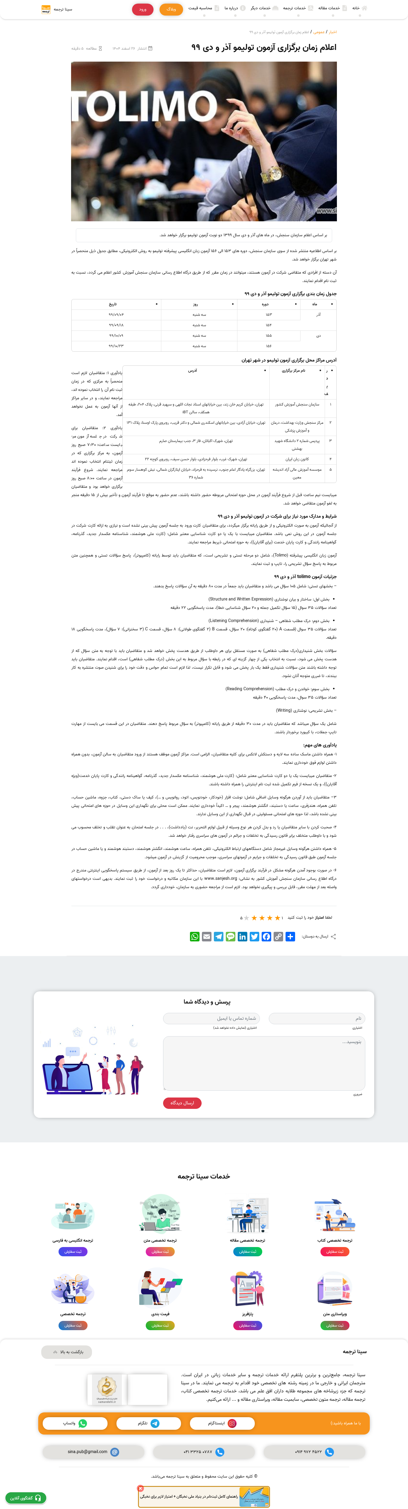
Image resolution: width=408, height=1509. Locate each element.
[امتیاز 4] (254, 918)
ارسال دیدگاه (182, 1103)
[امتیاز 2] (270, 918)
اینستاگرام (216, 1423)
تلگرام (143, 1423)
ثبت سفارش (334, 1252)
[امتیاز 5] (247, 918)
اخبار (333, 32)
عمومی (319, 32)
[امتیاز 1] (278, 918)
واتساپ (69, 1423)
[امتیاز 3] (262, 918)
